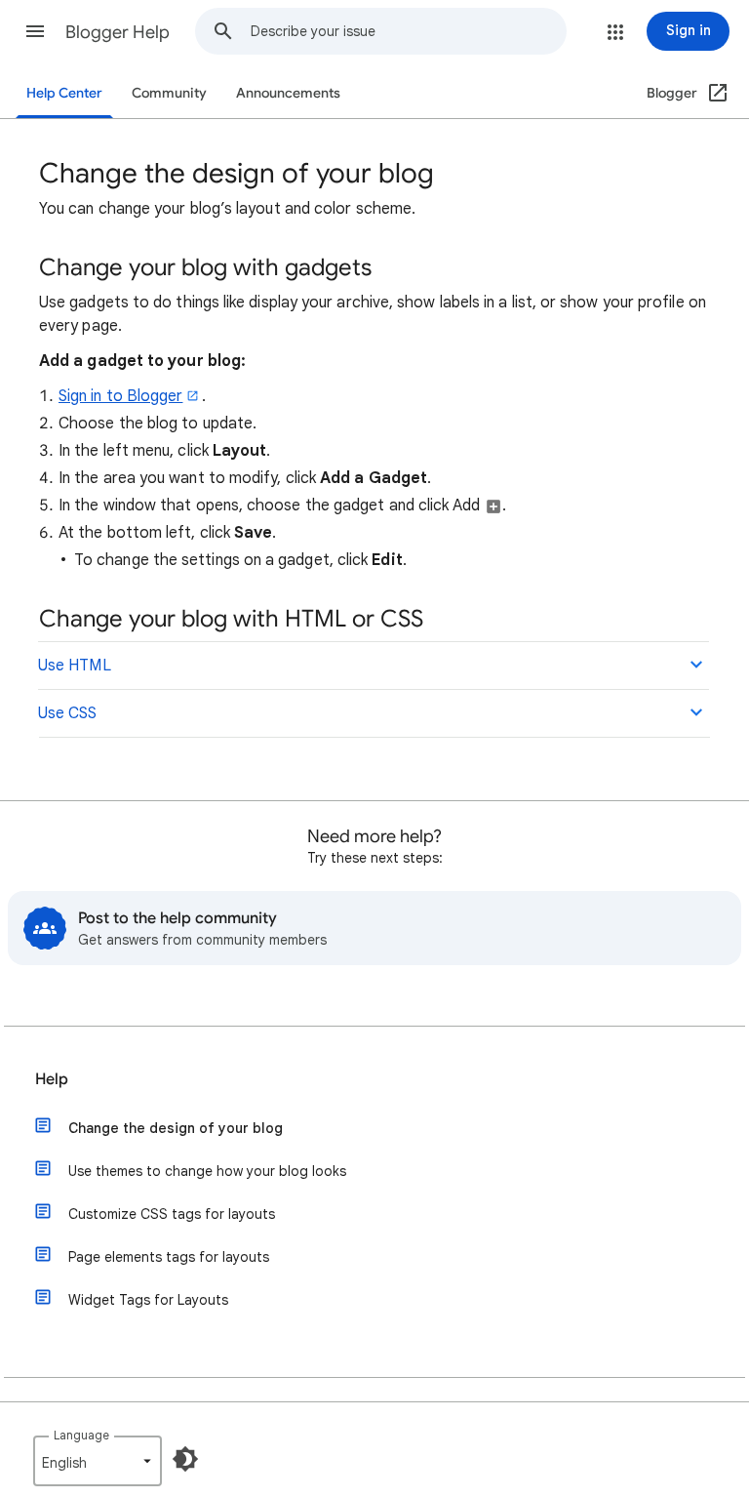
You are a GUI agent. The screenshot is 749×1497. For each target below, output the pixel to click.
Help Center (64, 93)
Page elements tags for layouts (168, 1257)
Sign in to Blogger (120, 396)
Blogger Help (117, 32)
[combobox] (408, 31)
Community (169, 93)
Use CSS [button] (68, 713)
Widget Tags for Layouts (148, 1300)
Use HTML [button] (74, 665)
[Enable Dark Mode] (185, 1459)
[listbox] (97, 1461)
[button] (35, 31)
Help (51, 1079)
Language (81, 1435)
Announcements (288, 93)
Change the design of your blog (175, 1128)
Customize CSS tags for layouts (171, 1214)
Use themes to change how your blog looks (207, 1171)
